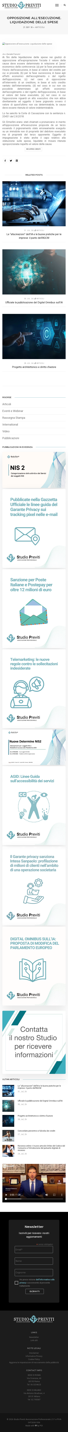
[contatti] (34, 1042)
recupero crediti (33, 149)
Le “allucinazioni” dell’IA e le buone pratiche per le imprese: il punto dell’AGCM (34, 236)
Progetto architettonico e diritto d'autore (34, 367)
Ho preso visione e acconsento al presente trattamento (36, 1283)
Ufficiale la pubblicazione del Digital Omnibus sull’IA (34, 302)
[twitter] (11, 160)
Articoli (40, 27)
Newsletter (34, 1337)
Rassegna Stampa (13, 417)
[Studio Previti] (21, 5)
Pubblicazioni (10, 438)
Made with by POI (34, 1426)
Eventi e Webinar (12, 411)
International (10, 424)
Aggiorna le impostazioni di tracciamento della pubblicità (34, 1362)
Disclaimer (34, 1353)
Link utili (34, 1340)
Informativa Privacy (34, 1356)
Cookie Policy (34, 1359)
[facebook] (5, 160)
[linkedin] (16, 160)
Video (5, 431)
